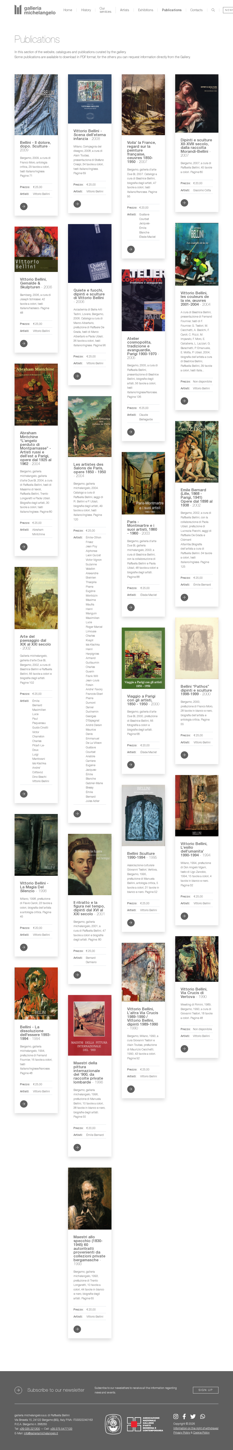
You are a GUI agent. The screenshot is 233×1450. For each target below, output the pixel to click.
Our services (105, 10)
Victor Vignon (94, 559)
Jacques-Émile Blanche (144, 228)
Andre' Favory (94, 689)
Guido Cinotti (40, 727)
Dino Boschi (39, 776)
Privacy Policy (181, 1432)
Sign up (206, 1390)
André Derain (94, 725)
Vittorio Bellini (41, 194)
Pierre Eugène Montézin (92, 591)
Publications (172, 10)
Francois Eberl (94, 693)
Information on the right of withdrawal (195, 1428)
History (86, 10)
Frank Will (92, 676)
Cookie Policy (201, 1432)
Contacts (196, 10)
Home (67, 10)
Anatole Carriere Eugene (91, 761)
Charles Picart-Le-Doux (38, 745)
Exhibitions (145, 10)
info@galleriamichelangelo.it (41, 1433)
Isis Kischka (93, 644)
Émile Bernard (202, 584)
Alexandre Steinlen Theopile (92, 577)
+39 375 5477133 (61, 1428)
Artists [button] (124, 10)
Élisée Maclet (147, 236)
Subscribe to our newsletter (55, 1390)
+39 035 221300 (30, 1428)
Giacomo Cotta (202, 190)
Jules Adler (92, 801)
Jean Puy (91, 546)
